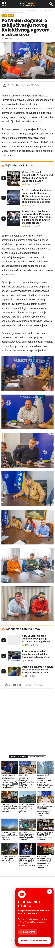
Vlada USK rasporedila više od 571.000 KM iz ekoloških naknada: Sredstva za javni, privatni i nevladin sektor (44, 809)
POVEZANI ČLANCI (18, 757)
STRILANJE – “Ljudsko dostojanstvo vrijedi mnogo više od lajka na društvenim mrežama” (9, 808)
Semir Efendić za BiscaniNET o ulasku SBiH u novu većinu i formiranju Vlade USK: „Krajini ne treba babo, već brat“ (27, 860)
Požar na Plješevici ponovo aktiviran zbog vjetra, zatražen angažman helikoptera (9, 835)
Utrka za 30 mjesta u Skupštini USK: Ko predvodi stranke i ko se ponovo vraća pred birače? (45, 835)
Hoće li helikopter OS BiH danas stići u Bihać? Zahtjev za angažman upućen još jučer (27, 808)
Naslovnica (5, 10)
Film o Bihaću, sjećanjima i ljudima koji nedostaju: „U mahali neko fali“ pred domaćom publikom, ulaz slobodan (44, 861)
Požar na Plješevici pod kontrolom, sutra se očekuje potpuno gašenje (8, 859)
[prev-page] (25, 872)
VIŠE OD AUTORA (37, 757)
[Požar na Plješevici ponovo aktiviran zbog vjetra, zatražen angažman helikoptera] (9, 825)
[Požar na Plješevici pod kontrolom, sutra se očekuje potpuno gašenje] (9, 849)
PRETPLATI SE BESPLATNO (34, 940)
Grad (13, 10)
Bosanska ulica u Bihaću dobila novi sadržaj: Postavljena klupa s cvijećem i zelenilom (26, 835)
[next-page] (29, 872)
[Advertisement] (27, 719)
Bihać (20, 10)
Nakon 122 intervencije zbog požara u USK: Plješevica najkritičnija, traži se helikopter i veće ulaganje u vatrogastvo (27, 781)
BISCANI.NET (13, 940)
